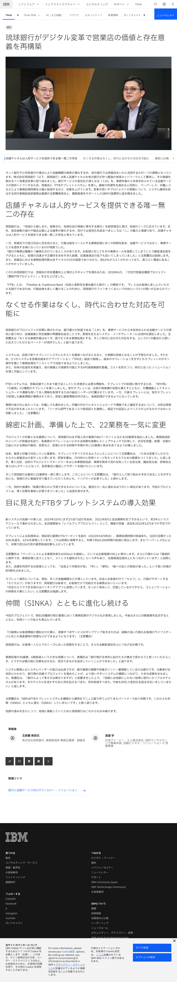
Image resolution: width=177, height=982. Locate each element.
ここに (100, 955)
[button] (164, 4)
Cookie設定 (68, 952)
